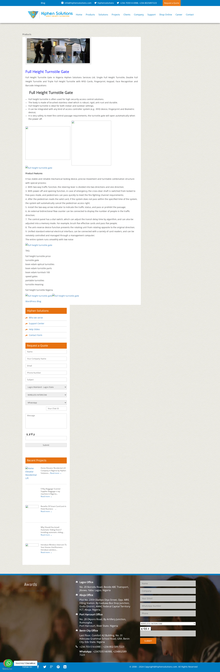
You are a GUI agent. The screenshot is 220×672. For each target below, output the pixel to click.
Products (90, 14)
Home (79, 14)
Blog (43, 2)
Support (151, 14)
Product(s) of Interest (150, 619)
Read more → (56, 473)
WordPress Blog (33, 301)
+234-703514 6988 (129, 2)
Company (139, 14)
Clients (126, 14)
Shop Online (165, 14)
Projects (116, 14)
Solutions (103, 14)
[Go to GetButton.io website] (7, 669)
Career (179, 14)
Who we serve (36, 317)
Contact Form (35, 335)
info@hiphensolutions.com (78, 2)
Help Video (34, 329)
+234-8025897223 (148, 2)
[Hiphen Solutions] (50, 14)
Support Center (36, 323)
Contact (190, 14)
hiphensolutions (106, 2)
